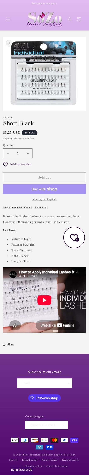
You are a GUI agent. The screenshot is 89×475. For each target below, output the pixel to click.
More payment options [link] (44, 199)
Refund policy (30, 460)
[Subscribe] (67, 383)
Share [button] (10, 344)
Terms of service (71, 460)
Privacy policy (50, 460)
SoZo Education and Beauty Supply (42, 454)
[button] (8, 19)
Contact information (57, 466)
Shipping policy (33, 466)
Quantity (8, 145)
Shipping (7, 138)
